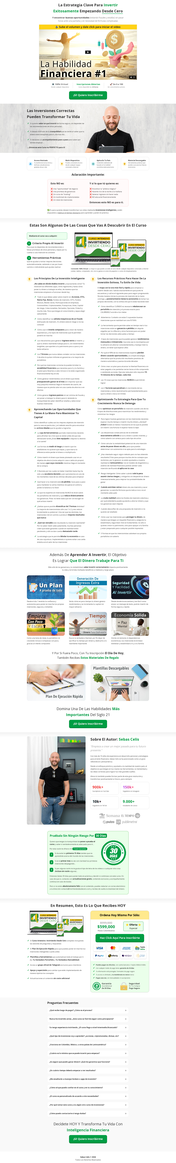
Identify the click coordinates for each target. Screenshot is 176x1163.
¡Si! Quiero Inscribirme (88, 95)
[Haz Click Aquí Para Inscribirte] (120, 957)
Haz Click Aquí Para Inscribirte (120, 938)
